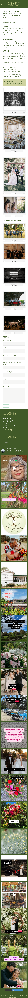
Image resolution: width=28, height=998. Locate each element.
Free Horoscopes (6, 442)
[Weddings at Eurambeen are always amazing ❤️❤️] (14, 921)
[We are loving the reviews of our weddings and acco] (14, 841)
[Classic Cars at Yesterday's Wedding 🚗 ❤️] (14, 708)
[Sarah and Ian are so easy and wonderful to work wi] (14, 602)
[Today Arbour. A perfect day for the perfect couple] (14, 815)
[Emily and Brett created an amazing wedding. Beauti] (14, 948)
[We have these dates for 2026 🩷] (14, 628)
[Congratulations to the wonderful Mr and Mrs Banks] (14, 761)
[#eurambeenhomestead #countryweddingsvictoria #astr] (14, 468)
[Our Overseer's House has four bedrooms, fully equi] (14, 575)
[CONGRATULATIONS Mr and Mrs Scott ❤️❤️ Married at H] (14, 868)
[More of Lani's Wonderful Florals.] (14, 788)
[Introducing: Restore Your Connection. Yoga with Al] (14, 522)
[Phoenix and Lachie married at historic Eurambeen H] (14, 682)
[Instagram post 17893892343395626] (14, 495)
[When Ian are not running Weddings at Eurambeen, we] (14, 895)
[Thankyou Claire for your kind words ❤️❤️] (14, 735)
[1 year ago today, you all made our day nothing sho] (14, 655)
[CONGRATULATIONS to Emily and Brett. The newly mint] (14, 975)
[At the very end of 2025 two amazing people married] (14, 548)
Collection (18, 71)
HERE (19, 220)
